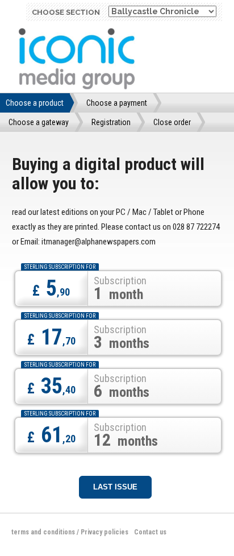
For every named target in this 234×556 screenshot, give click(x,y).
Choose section (66, 12)
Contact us (150, 532)
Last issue (115, 487)
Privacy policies (104, 532)
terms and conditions (43, 532)
